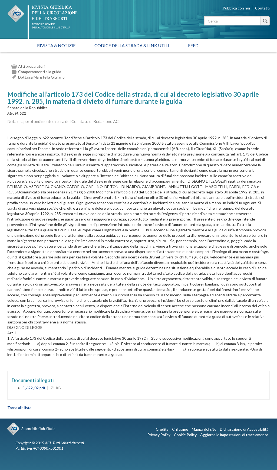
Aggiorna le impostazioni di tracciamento (234, 434)
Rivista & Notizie (56, 45)
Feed (193, 45)
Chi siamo (180, 429)
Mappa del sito (204, 429)
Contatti (262, 8)
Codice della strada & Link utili (131, 45)
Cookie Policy (185, 434)
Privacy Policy (158, 434)
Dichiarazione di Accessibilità (244, 429)
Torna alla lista (19, 407)
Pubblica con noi (236, 8)
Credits (162, 429)
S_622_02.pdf (33, 387)
